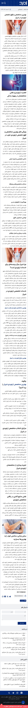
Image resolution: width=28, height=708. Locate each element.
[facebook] (5, 596)
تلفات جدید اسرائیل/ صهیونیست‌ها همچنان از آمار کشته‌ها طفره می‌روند (13, 639)
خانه (25, 9)
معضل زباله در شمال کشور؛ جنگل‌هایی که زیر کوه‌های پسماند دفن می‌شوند (14, 648)
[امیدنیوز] (23, 3)
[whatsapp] (3, 596)
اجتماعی (20, 9)
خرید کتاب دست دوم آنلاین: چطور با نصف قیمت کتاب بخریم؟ (14, 664)
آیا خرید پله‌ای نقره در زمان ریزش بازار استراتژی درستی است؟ (13, 653)
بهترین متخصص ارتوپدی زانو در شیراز (15, 308)
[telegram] (10, 596)
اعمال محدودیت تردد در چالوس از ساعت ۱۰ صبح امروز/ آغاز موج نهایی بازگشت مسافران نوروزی (14, 679)
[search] (5, 3)
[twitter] (7, 596)
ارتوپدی (22, 600)
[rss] (21, 693)
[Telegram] (13, 693)
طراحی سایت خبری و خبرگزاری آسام (12, 702)
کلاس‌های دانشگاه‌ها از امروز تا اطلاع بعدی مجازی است (14, 685)
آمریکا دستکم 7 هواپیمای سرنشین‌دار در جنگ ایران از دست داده (14, 644)
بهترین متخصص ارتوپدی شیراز (15, 384)
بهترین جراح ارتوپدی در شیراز (18, 358)
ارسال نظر (22, 623)
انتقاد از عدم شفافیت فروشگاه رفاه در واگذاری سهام (13, 634)
